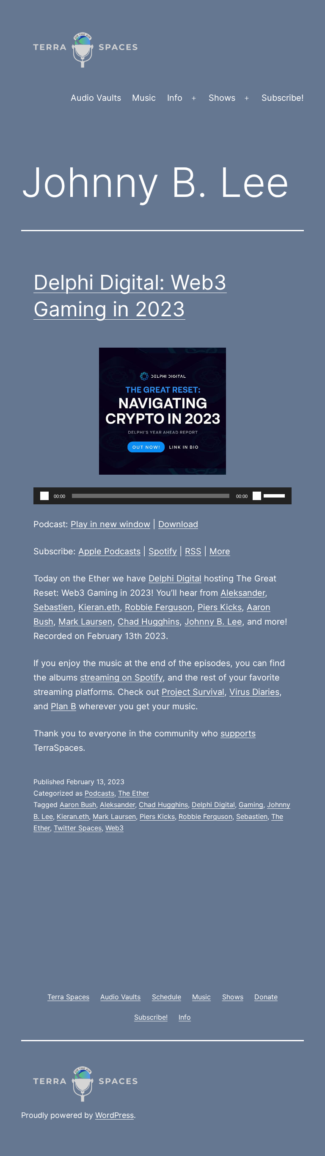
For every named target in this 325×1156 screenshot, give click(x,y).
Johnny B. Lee (213, 622)
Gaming (251, 804)
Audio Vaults (96, 98)
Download (178, 524)
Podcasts (99, 793)
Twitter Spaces (78, 828)
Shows (222, 98)
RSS (193, 551)
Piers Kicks (220, 607)
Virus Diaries (254, 692)
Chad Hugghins (148, 622)
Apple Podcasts (109, 551)
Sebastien (53, 607)
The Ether (133, 793)
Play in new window (110, 524)
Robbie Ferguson (159, 607)
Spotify (163, 551)
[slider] (275, 495)
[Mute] (257, 496)
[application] (162, 495)
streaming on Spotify (121, 677)
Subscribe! (283, 98)
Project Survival (193, 692)
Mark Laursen (85, 622)
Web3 (114, 828)
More (219, 551)
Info (174, 98)
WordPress (114, 1115)
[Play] (44, 496)
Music (144, 98)
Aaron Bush (78, 804)
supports (238, 733)
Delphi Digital (175, 578)
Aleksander (242, 593)
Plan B (63, 706)
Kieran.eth (99, 607)
